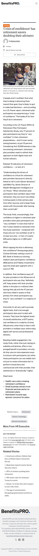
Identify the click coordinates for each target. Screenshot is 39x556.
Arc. (13, 549)
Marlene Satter (15, 41)
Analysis (6, 25)
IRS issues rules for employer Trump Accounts (17, 479)
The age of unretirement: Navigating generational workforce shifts (18, 493)
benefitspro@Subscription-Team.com (19, 536)
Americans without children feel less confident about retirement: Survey (18, 459)
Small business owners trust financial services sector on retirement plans (17, 389)
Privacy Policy (13, 551)
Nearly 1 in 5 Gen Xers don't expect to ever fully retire (19, 485)
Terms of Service (32, 549)
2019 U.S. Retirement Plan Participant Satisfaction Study (18, 128)
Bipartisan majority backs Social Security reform (18, 466)
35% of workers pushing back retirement (17, 472)
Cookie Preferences (24, 551)
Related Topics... (13, 412)
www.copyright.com (17, 440)
